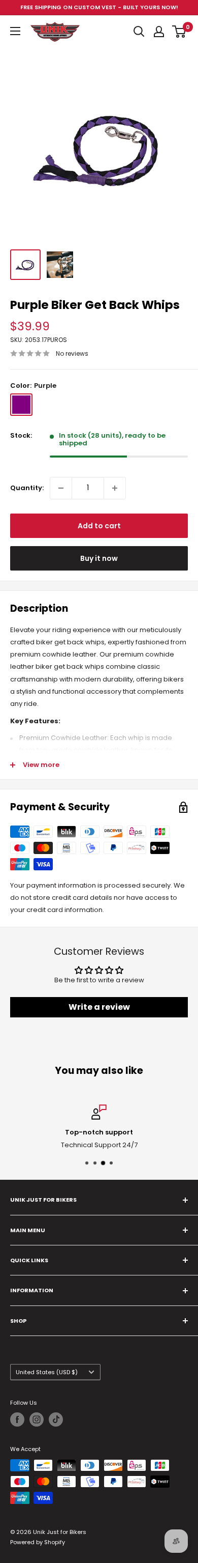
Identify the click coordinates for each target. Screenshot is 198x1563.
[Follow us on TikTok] (56, 1419)
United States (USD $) (47, 1372)
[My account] (159, 31)
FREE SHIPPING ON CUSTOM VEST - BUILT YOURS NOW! (99, 7)
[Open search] (139, 31)
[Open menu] (15, 31)
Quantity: (27, 488)
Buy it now (99, 558)
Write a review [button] (99, 1007)
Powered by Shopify (37, 1542)
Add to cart (99, 526)
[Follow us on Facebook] (17, 1419)
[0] (179, 31)
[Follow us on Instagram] (36, 1419)
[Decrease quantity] (61, 488)
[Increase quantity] (114, 488)
